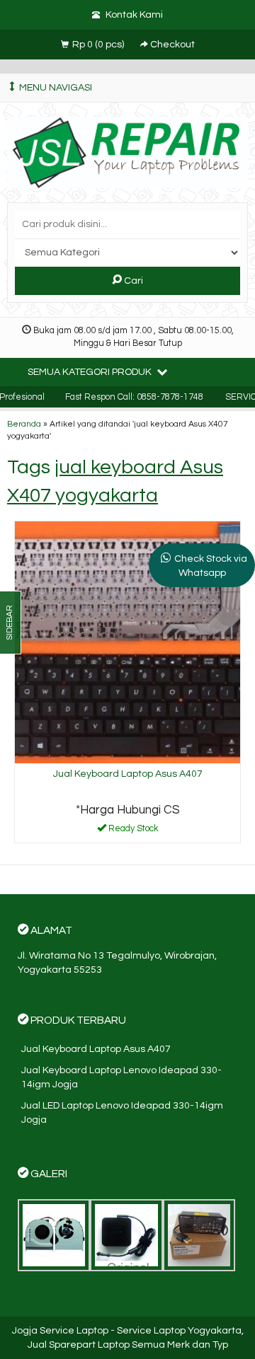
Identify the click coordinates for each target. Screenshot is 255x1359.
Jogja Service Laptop (60, 1331)
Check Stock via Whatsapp (210, 566)
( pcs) (99, 45)
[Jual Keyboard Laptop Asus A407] (127, 642)
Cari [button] (132, 281)
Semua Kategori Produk (91, 372)
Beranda (24, 424)
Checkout (171, 45)
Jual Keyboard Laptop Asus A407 (128, 774)
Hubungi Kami (132, 831)
